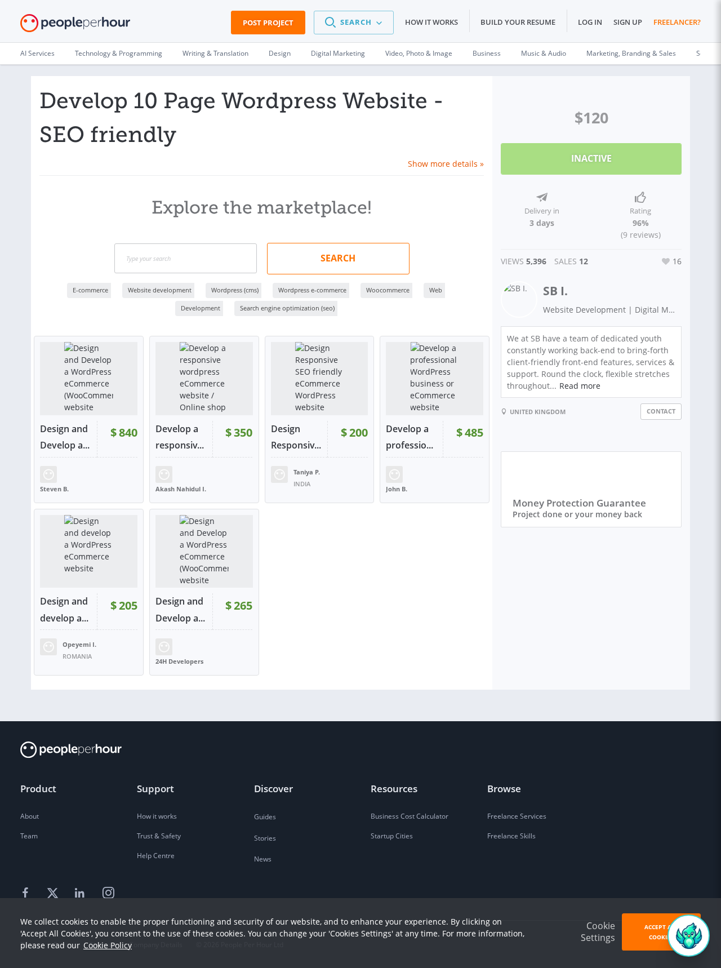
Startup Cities (392, 836)
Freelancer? (677, 22)
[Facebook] (27, 893)
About (29, 816)
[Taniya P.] (279, 473)
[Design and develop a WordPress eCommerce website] (88, 551)
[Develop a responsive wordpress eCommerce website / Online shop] (204, 378)
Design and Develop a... (65, 437)
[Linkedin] (81, 893)
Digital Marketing (338, 53)
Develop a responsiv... (179, 437)
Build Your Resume (517, 22)
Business (487, 53)
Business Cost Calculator (409, 816)
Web (435, 290)
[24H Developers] (163, 646)
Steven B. (54, 489)
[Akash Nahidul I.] (163, 473)
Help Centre (156, 855)
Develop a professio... (409, 437)
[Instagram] (108, 893)
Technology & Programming (118, 53)
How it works (431, 22)
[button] (354, 22)
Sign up (627, 22)
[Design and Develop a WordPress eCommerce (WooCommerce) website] (88, 378)
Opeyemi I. (79, 644)
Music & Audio (543, 53)
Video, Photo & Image (418, 53)
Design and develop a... (64, 609)
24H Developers (179, 661)
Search (338, 258)
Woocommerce (388, 290)
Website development (160, 290)
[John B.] (394, 473)
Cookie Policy (107, 945)
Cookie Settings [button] (598, 932)
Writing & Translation (215, 53)
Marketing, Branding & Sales (631, 53)
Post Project (268, 22)
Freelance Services (516, 816)
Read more (579, 385)
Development (200, 308)
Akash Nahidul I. (180, 489)
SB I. (555, 291)
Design (280, 53)
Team (29, 836)
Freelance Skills (511, 836)
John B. (396, 489)
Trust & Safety (159, 836)
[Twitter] (54, 893)
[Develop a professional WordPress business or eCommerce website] (434, 378)
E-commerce (90, 290)
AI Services (37, 53)
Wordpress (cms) (235, 290)
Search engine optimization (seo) (287, 308)
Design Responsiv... (296, 437)
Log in (590, 22)
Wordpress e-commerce (312, 290)
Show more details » (446, 163)
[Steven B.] (48, 473)
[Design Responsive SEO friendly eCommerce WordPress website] (319, 378)
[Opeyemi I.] (48, 646)
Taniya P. (306, 472)
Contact (661, 411)
